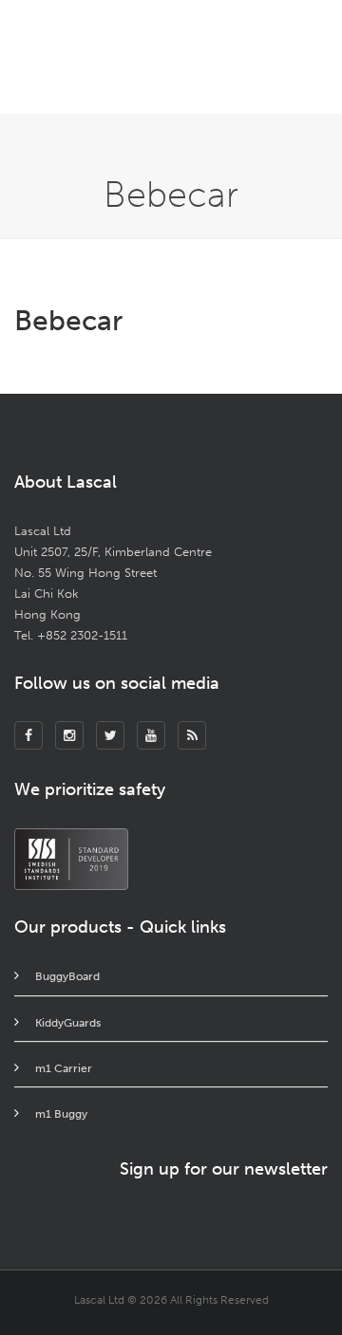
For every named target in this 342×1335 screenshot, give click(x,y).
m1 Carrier (63, 1068)
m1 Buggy (61, 1114)
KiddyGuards (68, 1022)
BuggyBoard (67, 976)
